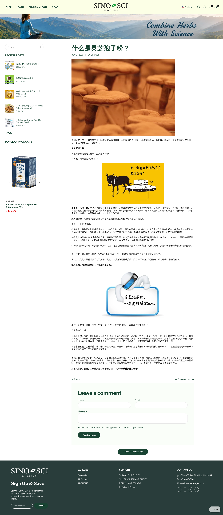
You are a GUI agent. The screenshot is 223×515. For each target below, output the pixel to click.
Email (137, 400)
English (188, 7)
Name (81, 400)
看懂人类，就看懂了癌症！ (27, 64)
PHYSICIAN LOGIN (38, 7)
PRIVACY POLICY (127, 487)
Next (189, 379)
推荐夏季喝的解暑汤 (24, 78)
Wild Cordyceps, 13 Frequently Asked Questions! (29, 107)
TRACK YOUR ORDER (129, 475)
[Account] (204, 7)
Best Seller (83, 475)
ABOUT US (83, 483)
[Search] (199, 7)
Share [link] (77, 379)
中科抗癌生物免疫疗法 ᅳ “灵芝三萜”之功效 (29, 92)
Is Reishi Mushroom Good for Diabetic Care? (29, 121)
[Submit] (41, 47)
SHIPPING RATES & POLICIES (133, 479)
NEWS (55, 7)
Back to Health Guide (134, 452)
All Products (83, 479)
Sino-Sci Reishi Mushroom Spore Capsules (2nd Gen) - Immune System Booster (24, 207)
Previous (181, 379)
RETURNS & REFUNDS (130, 483)
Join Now (41, 506)
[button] (39, 183)
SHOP (9, 7)
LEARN (20, 7)
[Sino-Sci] (111, 7)
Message (82, 411)
